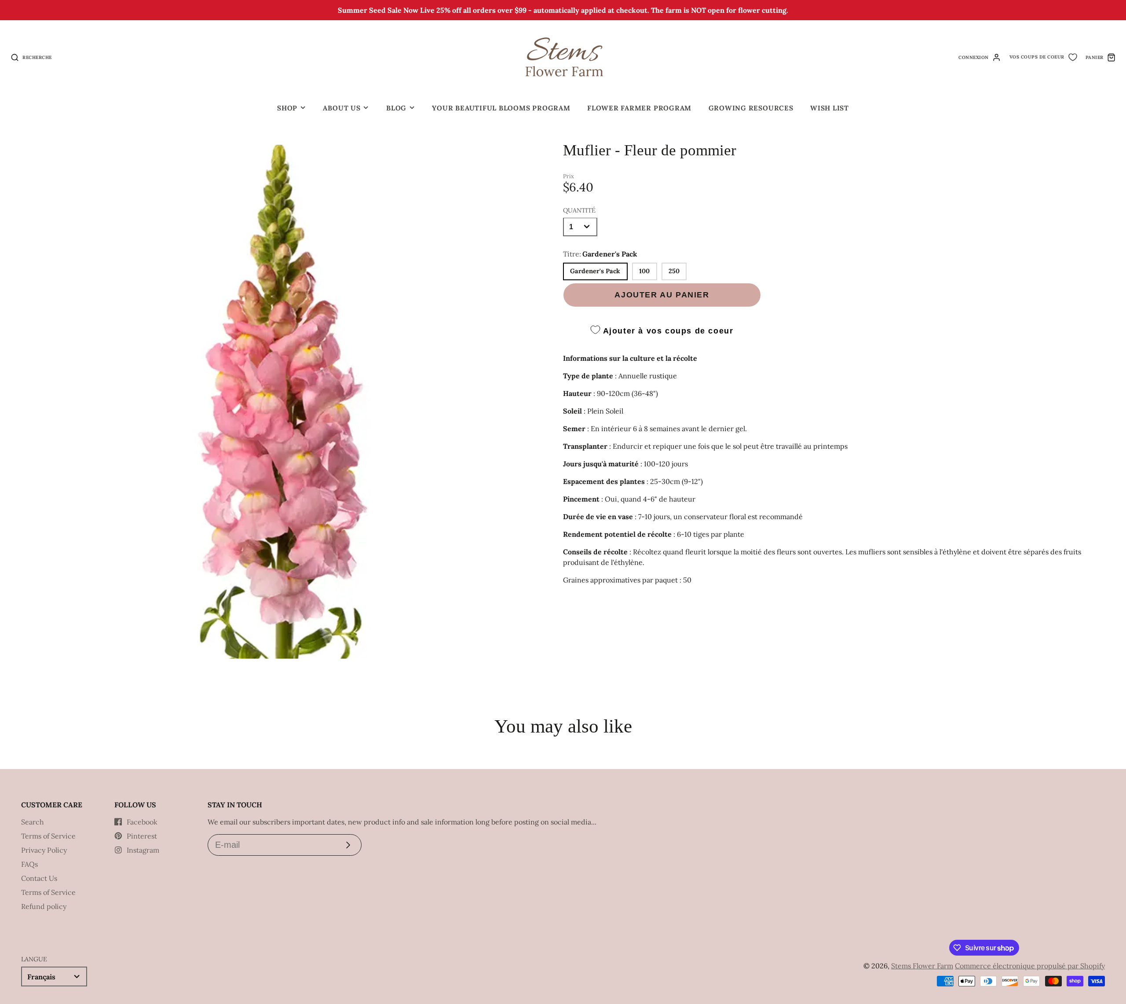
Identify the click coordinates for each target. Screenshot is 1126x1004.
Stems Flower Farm (922, 965)
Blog (396, 108)
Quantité (579, 210)
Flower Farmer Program (639, 108)
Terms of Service (48, 836)
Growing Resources (751, 108)
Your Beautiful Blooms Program (501, 108)
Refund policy (43, 906)
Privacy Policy (44, 850)
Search (32, 821)
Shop (287, 108)
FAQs (29, 864)
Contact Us (39, 878)
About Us (341, 108)
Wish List (829, 108)
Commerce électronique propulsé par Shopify (1030, 965)
